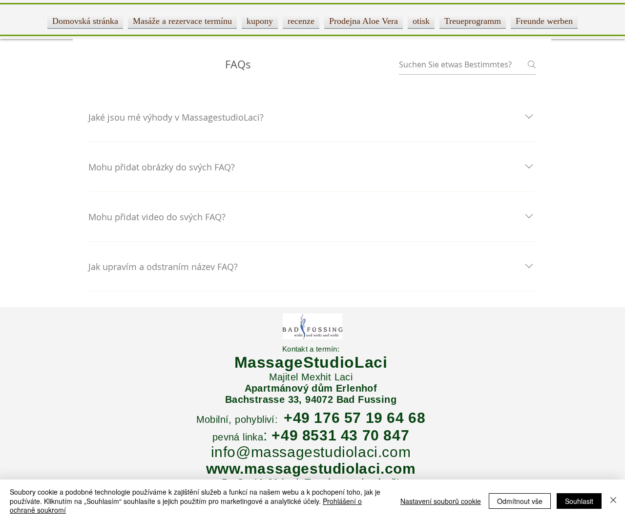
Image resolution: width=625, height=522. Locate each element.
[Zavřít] (613, 500)
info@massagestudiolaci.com (311, 452)
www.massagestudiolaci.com (311, 468)
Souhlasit (579, 501)
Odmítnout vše (519, 501)
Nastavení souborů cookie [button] (440, 501)
